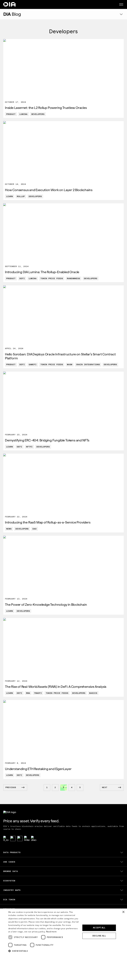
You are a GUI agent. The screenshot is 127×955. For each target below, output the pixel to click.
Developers (38, 114)
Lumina (23, 114)
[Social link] (13, 838)
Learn (9, 196)
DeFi (22, 278)
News (9, 529)
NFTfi (29, 447)
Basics (93, 693)
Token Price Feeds (52, 278)
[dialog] (63, 932)
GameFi (33, 364)
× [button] (123, 912)
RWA (28, 693)
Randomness (73, 278)
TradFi (38, 693)
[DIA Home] (9, 4)
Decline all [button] (99, 935)
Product (11, 114)
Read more (51, 931)
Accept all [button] (99, 927)
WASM (69, 364)
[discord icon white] (33, 838)
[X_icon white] (6, 838)
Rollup (21, 196)
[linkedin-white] (26, 838)
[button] (43, 951)
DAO (35, 529)
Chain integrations (88, 364)
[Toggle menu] (121, 4)
